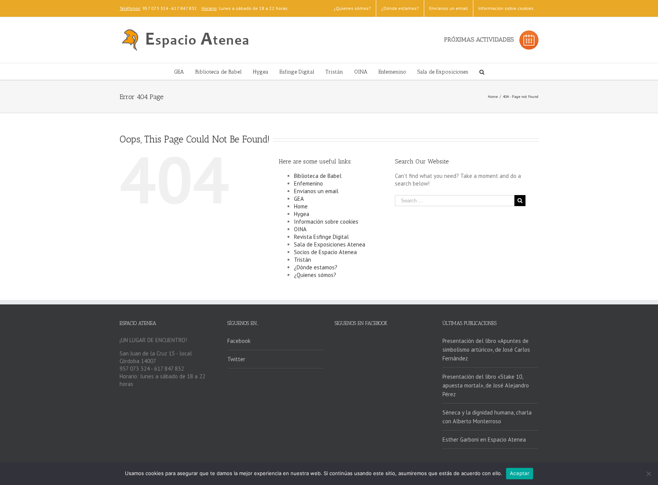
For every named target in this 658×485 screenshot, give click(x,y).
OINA (300, 229)
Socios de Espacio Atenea (325, 252)
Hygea (301, 214)
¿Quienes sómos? (315, 275)
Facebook (239, 340)
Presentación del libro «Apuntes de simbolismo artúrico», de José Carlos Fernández (486, 349)
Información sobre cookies (326, 221)
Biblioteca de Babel (318, 175)
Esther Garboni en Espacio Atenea (484, 439)
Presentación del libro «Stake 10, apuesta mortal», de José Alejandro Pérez (485, 385)
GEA (299, 198)
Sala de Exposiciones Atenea (329, 244)
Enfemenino (308, 183)
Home (301, 206)
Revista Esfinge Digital (321, 236)
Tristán (302, 259)
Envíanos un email (316, 191)
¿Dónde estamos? (315, 267)
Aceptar (519, 473)
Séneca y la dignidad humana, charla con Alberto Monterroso (487, 417)
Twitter (236, 359)
